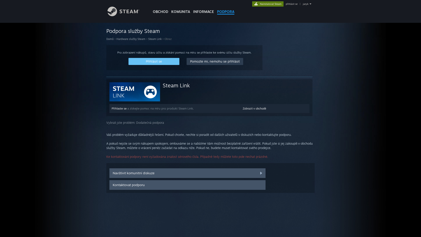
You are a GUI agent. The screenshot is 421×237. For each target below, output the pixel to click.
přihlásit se (292, 3)
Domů (110, 39)
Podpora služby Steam (133, 31)
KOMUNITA (180, 11)
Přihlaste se (119, 108)
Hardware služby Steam (130, 39)
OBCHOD (160, 11)
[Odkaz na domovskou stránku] (123, 15)
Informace (203, 11)
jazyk (306, 3)
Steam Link (155, 39)
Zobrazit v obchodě (254, 108)
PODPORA (225, 11)
